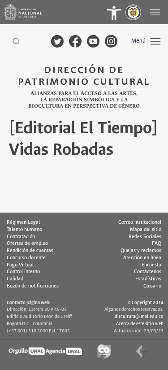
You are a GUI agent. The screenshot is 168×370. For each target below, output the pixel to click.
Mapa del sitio (145, 229)
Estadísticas (148, 279)
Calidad (15, 279)
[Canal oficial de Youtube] (93, 41)
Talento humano (24, 229)
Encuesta (151, 265)
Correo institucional (139, 222)
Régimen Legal (23, 222)
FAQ (156, 243)
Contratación (21, 236)
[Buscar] (16, 41)
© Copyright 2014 (146, 302)
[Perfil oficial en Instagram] (111, 41)
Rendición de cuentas (30, 250)
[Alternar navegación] (156, 12)
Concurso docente (26, 258)
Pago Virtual (20, 265)
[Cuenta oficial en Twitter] (57, 41)
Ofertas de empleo (27, 243)
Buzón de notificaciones (33, 286)
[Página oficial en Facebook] (75, 41)
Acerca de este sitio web (140, 323)
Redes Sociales (145, 236)
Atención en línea (142, 258)
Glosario (152, 286)
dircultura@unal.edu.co (139, 316)
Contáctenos (147, 271)
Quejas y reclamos (141, 250)
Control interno (23, 271)
